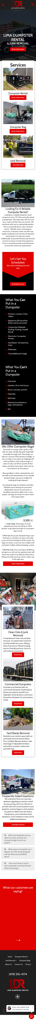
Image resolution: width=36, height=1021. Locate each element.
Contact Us (19, 964)
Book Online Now (18, 49)
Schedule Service (18, 284)
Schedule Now (18, 165)
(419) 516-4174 (18, 974)
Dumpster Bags (24, 960)
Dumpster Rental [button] (21, 957)
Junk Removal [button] (11, 960)
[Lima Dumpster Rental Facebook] (18, 997)
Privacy (28, 964)
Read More (18, 655)
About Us (8, 964)
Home (10, 957)
